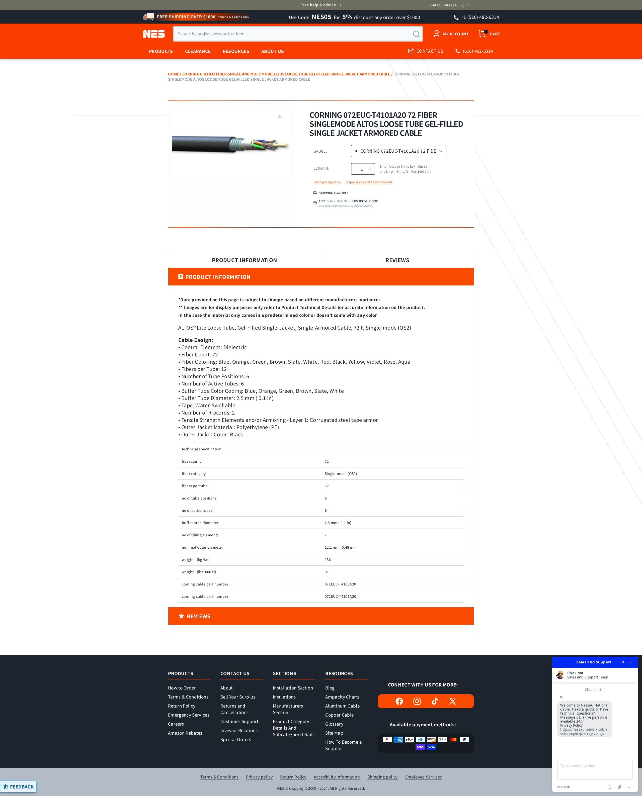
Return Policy (181, 706)
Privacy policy (259, 776)
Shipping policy (382, 776)
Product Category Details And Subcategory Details (293, 727)
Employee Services (423, 776)
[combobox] (298, 34)
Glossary (334, 724)
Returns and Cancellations (234, 709)
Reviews (397, 260)
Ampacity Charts (342, 696)
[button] (280, 116)
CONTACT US (430, 51)
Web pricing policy (328, 182)
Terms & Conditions (188, 696)
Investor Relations (239, 730)
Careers (176, 724)
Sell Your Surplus (237, 696)
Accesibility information (337, 776)
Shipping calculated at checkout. (369, 182)
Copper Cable (339, 715)
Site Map (334, 733)
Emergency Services (188, 715)
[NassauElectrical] (153, 34)
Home (173, 73)
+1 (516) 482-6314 (479, 17)
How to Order (182, 687)
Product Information (244, 260)
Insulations (284, 696)
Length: (321, 168)
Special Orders (235, 739)
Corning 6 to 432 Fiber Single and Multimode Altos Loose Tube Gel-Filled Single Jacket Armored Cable (286, 73)
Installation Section (293, 687)
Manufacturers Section (288, 709)
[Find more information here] (595, 724)
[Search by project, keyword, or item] (416, 34)
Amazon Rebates (185, 733)
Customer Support (239, 721)
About (226, 687)
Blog (330, 687)
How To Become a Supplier (343, 745)
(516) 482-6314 (478, 51)
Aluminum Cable (342, 706)
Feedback (22, 786)
